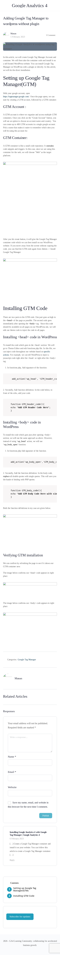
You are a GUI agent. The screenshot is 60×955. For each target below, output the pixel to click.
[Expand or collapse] (56, 882)
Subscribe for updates (20, 916)
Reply (12, 860)
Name (12, 756)
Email (12, 772)
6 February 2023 (17, 839)
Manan (13, 33)
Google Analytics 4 (29, 5)
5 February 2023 (17, 37)
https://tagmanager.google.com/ (16, 96)
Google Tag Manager (27, 659)
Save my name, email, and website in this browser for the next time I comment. (28, 804)
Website (12, 787)
